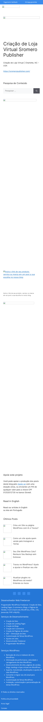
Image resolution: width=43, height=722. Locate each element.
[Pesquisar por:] (18, 90)
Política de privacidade (9, 699)
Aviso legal (5, 703)
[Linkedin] (19, 593)
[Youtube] (28, 593)
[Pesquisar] (36, 90)
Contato (4, 708)
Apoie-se (22, 484)
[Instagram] (14, 593)
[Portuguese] (24, 510)
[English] (29, 507)
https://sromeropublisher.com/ (16, 71)
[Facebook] (23, 593)
